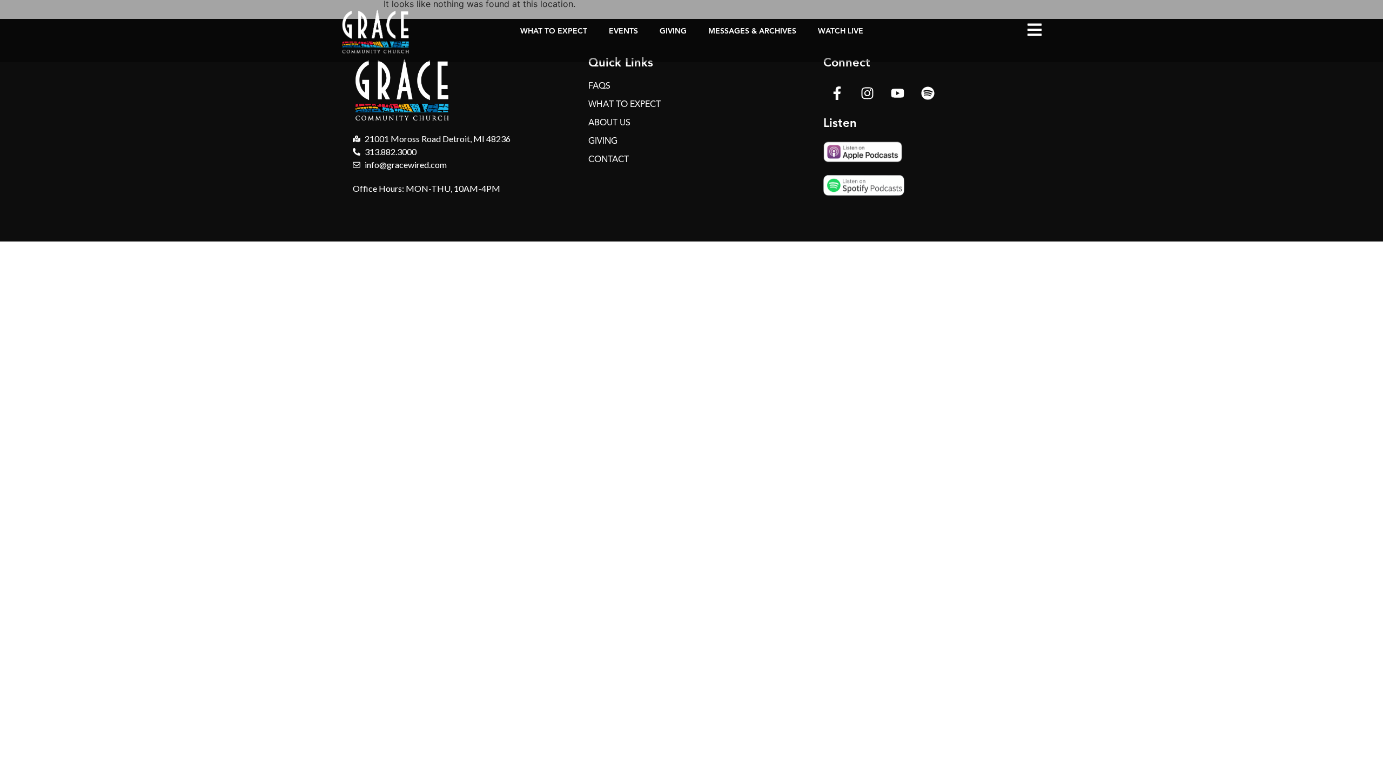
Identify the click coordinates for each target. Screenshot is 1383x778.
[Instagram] (867, 92)
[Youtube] (897, 92)
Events (623, 31)
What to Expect (553, 31)
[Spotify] (927, 92)
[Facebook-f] (836, 92)
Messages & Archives (752, 31)
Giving (673, 31)
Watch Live (840, 31)
